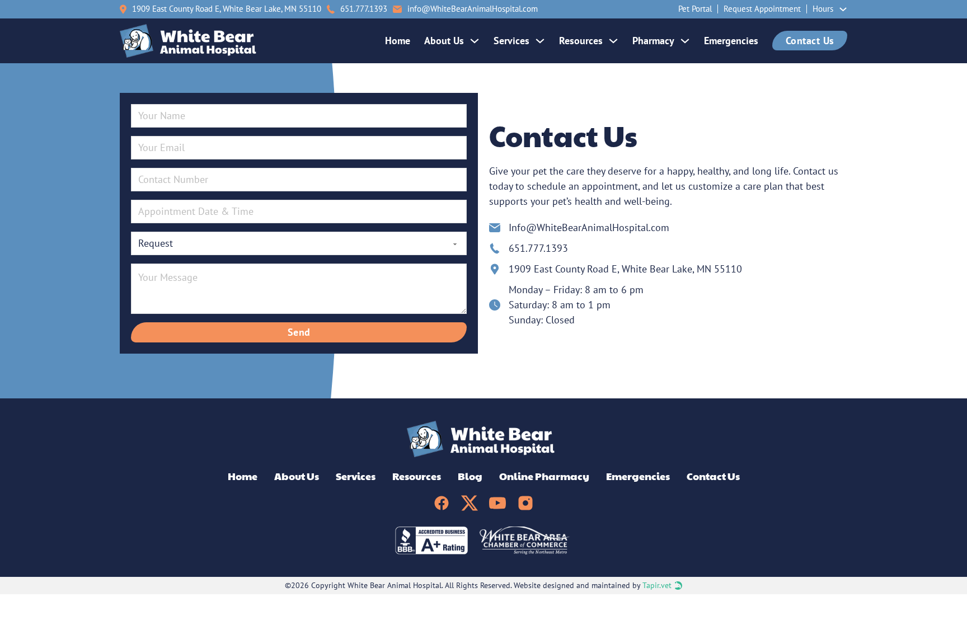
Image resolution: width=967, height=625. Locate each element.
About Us (444, 40)
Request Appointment (762, 8)
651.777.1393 (538, 248)
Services (511, 40)
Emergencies (731, 40)
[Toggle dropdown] (843, 9)
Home (397, 40)
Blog (470, 476)
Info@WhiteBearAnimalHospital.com (589, 227)
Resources (581, 40)
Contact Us (810, 40)
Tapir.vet (657, 585)
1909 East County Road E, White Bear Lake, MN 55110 (226, 8)
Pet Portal (695, 8)
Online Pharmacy (544, 476)
